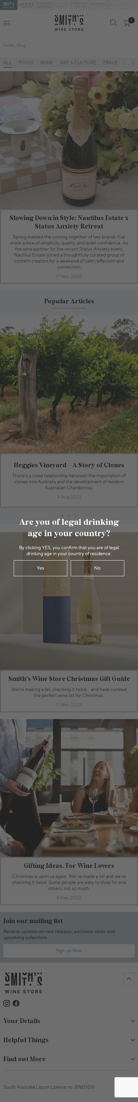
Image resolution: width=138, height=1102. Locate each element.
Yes (40, 568)
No (97, 568)
